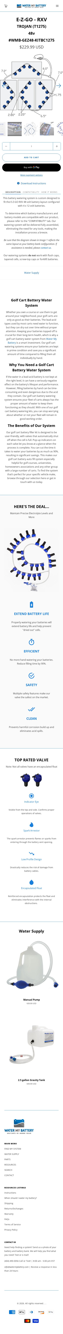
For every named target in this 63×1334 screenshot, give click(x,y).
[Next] (4, 85)
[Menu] (57, 5)
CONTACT (9, 1175)
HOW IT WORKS (49, 192)
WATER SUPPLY (11, 1154)
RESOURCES (10, 1164)
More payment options (31, 175)
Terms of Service (12, 1224)
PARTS (7, 1159)
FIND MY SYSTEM (12, 1148)
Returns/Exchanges (13, 1208)
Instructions (10, 1192)
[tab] (13, 192)
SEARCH (8, 1170)
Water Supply (31, 272)
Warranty (8, 1213)
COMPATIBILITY (31, 192)
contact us (46, 247)
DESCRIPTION (13, 192)
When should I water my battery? (20, 1198)
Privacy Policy (10, 1229)
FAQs (6, 1219)
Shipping (8, 1203)
